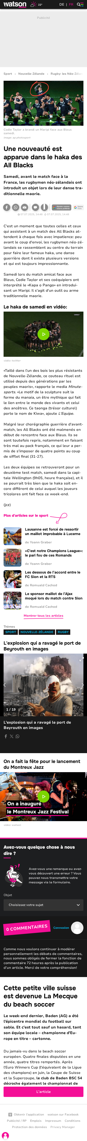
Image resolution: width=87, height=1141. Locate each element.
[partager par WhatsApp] (17, 736)
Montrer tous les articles (43, 616)
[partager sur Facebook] (6, 736)
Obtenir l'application (29, 1115)
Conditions (72, 1121)
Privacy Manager (62, 1127)
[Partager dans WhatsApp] (15, 207)
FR (71, 4)
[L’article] (43, 1040)
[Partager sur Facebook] (6, 207)
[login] (5, 1135)
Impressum (53, 1121)
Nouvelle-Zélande (31, 73)
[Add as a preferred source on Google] (61, 207)
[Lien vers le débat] (35, 207)
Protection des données (29, 1127)
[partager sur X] (11, 736)
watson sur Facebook (63, 1115)
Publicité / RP (17, 1121)
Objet (8, 895)
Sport (8, 73)
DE (61, 4)
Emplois (35, 1121)
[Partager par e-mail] (24, 207)
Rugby (63, 632)
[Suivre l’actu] (78, 207)
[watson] (15, 4)
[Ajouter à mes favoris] (44, 207)
